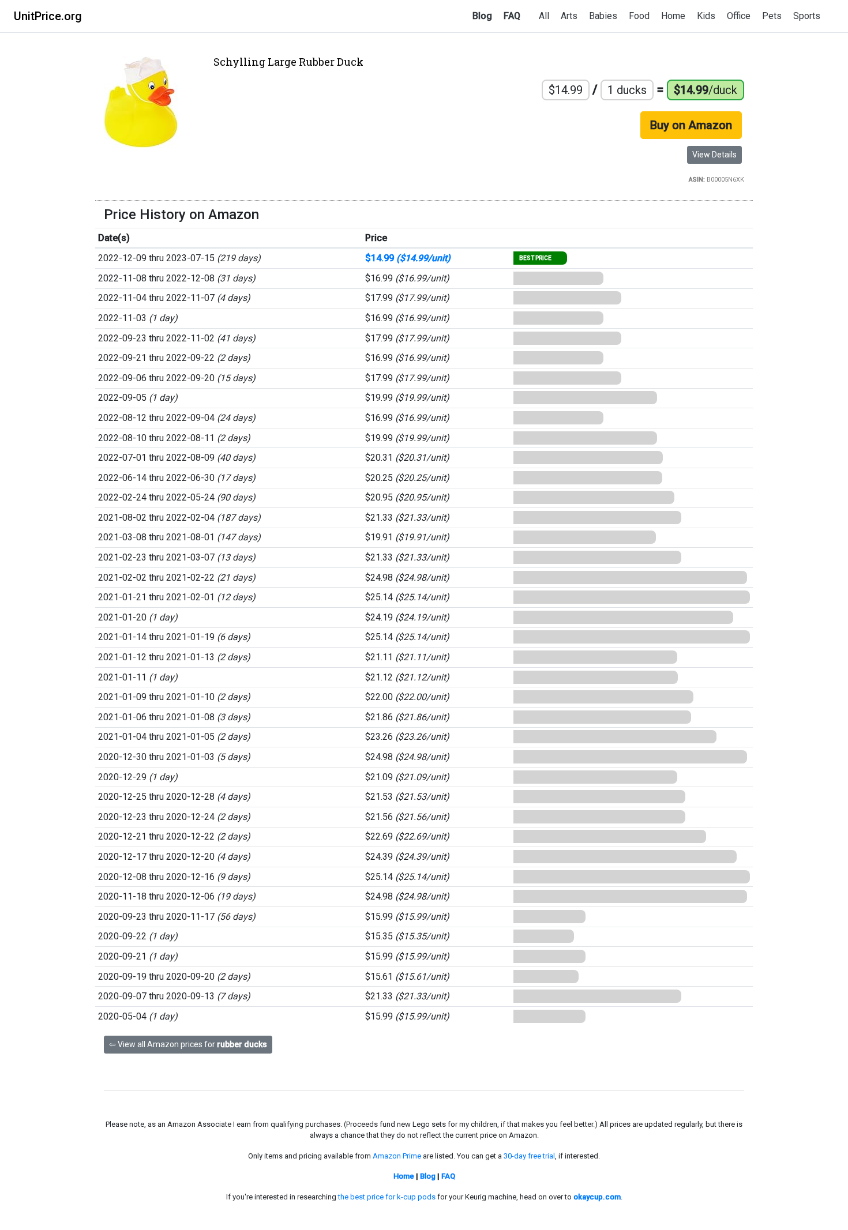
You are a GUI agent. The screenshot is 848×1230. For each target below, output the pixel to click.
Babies (603, 15)
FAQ (512, 15)
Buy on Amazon (691, 125)
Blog (482, 15)
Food (639, 15)
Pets (772, 15)
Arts (569, 15)
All (544, 15)
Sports (806, 15)
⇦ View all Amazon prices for (188, 1044)
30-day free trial (529, 1156)
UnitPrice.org (48, 16)
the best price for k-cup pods (387, 1197)
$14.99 (408, 258)
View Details (714, 154)
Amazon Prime (397, 1156)
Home (673, 15)
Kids (706, 15)
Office (739, 15)
